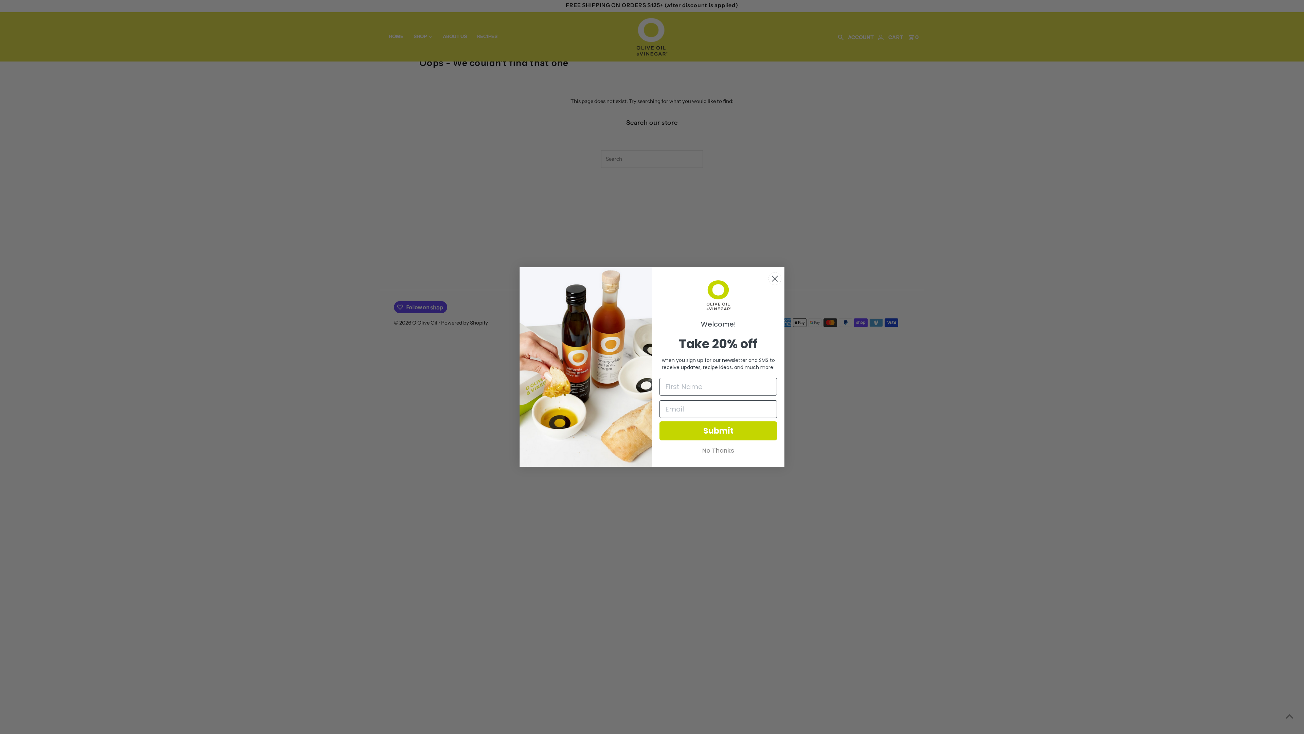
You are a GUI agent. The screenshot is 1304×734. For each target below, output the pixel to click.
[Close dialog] (774, 278)
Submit (718, 430)
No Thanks (718, 450)
